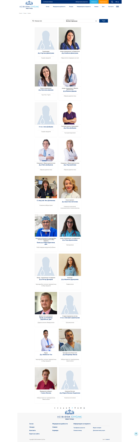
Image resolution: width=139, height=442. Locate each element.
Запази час (94, 1)
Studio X (108, 439)
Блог (103, 6)
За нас (47, 6)
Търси (103, 20)
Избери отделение (70, 19)
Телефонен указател (79, 427)
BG (116, 1)
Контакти (111, 6)
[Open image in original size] (29, 5)
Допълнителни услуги (99, 430)
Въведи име (38, 21)
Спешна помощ (77, 430)
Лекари (71, 6)
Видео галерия (97, 427)
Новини (96, 6)
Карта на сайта (34, 434)
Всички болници (49, 1)
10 (81, 408)
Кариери (55, 430)
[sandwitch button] (117, 6)
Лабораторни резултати (82, 1)
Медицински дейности (59, 6)
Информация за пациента (84, 6)
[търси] (112, 2)
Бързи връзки (103, 1)
